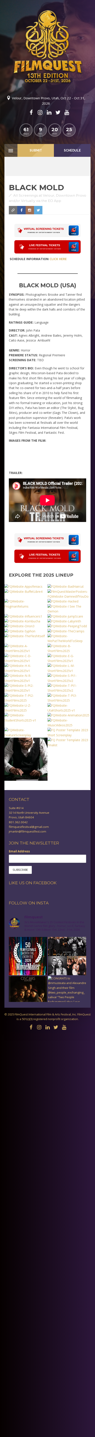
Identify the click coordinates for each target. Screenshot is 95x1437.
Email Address (19, 851)
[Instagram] (40, 112)
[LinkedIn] (49, 112)
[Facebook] (31, 112)
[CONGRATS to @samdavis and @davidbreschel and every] (28, 995)
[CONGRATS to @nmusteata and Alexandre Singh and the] (67, 995)
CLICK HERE (58, 259)
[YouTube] (66, 112)
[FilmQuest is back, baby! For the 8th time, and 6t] (28, 956)
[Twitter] (57, 112)
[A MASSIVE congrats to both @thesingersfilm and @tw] (67, 956)
